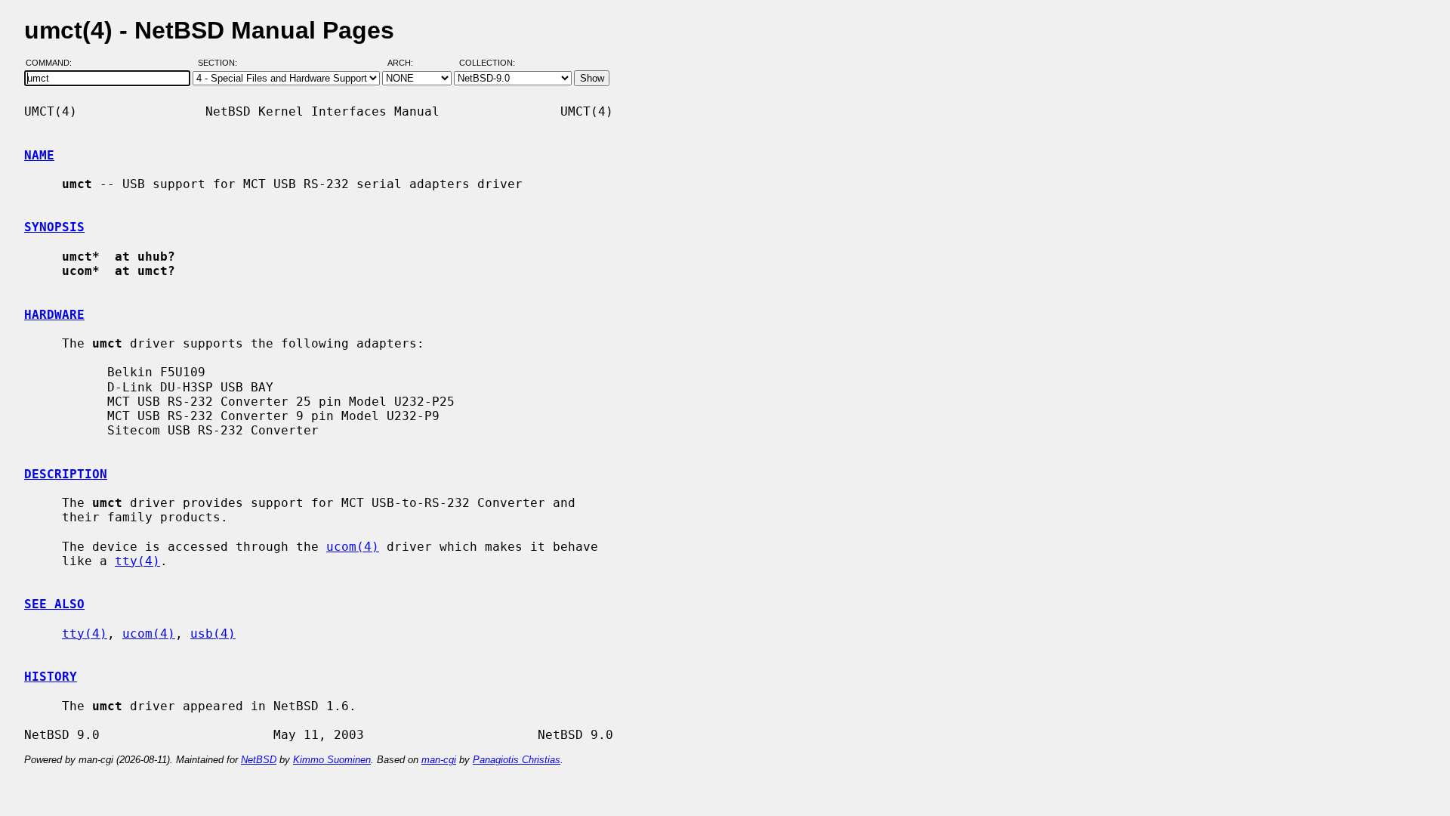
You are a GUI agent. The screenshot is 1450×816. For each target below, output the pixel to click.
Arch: (407, 62)
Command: (53, 62)
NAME (39, 155)
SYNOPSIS (54, 227)
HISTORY (50, 676)
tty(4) (137, 561)
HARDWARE (54, 315)
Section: (221, 62)
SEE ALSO (54, 604)
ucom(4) (352, 546)
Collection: (487, 62)
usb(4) (213, 633)
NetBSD (258, 759)
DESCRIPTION (65, 474)
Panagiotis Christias (516, 759)
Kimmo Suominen (332, 759)
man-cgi (438, 759)
